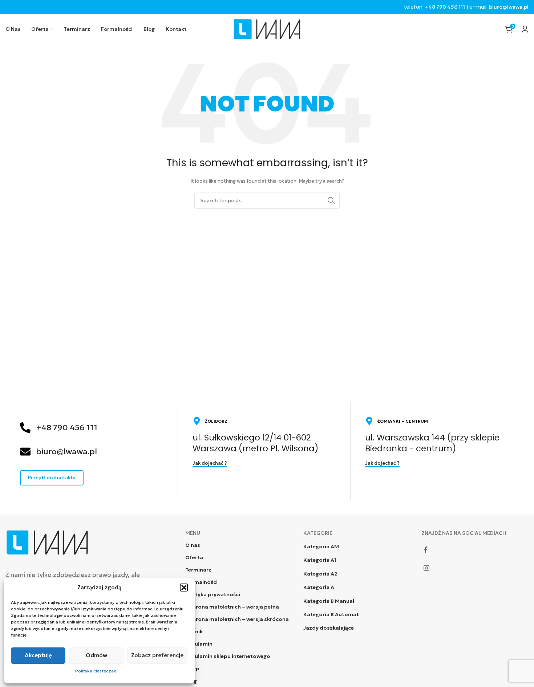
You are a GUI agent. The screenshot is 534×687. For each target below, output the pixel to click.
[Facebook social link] (425, 549)
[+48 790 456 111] (25, 427)
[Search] (331, 200)
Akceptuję (38, 655)
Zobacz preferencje (157, 655)
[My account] (525, 29)
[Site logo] (267, 28)
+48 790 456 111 (445, 7)
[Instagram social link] (426, 567)
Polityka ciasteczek (95, 671)
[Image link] (47, 541)
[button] (183, 587)
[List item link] (356, 546)
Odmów (96, 655)
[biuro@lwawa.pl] (25, 451)
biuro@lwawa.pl (509, 7)
